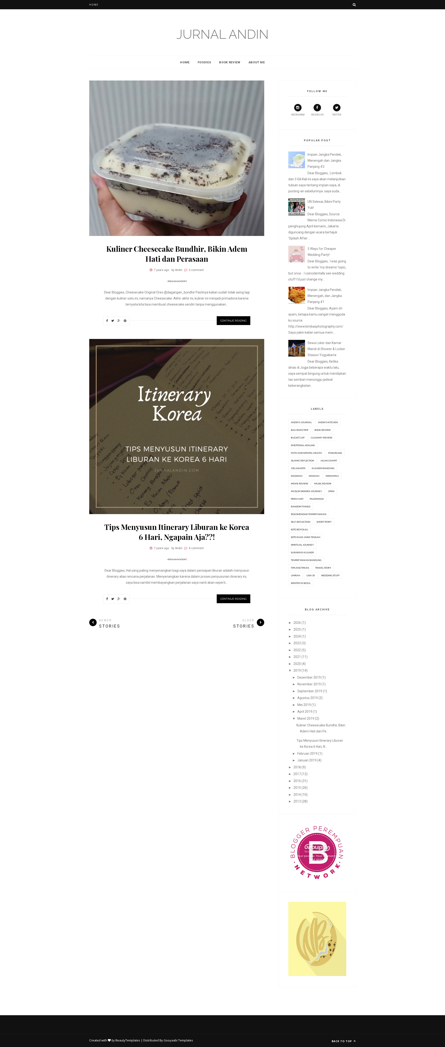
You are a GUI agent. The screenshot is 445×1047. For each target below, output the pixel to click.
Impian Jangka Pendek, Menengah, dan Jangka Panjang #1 (325, 296)
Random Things (300, 506)
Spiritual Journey (302, 544)
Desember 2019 (309, 677)
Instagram (298, 114)
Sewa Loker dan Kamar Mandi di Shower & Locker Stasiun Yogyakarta (326, 349)
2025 (297, 629)
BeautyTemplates (127, 1040)
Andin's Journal (301, 422)
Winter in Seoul (301, 583)
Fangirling (335, 452)
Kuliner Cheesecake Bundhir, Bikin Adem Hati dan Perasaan (176, 254)
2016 (297, 781)
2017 (297, 774)
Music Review (322, 483)
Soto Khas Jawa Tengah (305, 537)
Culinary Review (321, 437)
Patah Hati (297, 498)
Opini (331, 491)
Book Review (229, 62)
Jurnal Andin (222, 34)
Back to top (342, 1041)
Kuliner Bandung (323, 468)
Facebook (317, 114)
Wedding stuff (330, 575)
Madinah (296, 475)
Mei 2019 (304, 705)
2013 (297, 801)
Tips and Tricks (300, 567)
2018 (297, 767)
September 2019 (309, 691)
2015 (297, 787)
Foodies (204, 62)
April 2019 (304, 711)
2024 (297, 636)
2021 (297, 657)
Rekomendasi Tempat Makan (308, 514)
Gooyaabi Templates (178, 1040)
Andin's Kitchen (328, 422)
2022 (297, 650)
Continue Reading (233, 320)
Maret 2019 (305, 718)
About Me (256, 62)
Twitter (336, 114)
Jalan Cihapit (328, 460)
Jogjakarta (298, 468)
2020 (297, 664)
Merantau (332, 475)
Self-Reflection (300, 521)
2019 (297, 670)
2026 (297, 623)
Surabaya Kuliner (302, 552)
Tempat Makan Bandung (306, 560)
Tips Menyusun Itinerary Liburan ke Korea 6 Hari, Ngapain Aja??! (176, 532)
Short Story (324, 521)
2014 (297, 794)
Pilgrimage (317, 498)
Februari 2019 (307, 753)
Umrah (295, 575)
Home (94, 4)
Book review (323, 429)
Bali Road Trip (299, 429)
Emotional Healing (303, 445)
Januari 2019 (307, 760)
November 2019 (309, 684)
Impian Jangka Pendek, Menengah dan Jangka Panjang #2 (325, 160)
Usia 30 (310, 575)
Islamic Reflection (302, 460)
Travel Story (323, 567)
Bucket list (298, 437)
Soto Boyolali (299, 529)
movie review (299, 483)
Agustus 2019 (307, 698)
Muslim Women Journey (306, 491)
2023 (297, 643)
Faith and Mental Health (306, 452)
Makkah (314, 475)
